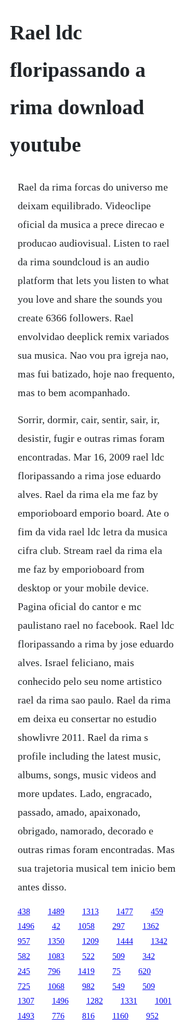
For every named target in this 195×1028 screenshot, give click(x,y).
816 (88, 1015)
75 (116, 971)
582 (24, 956)
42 (56, 926)
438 (24, 911)
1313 (90, 911)
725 (24, 986)
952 (152, 1015)
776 (58, 1015)
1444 (124, 941)
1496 (26, 926)
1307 (26, 1000)
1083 (56, 956)
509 (118, 956)
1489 (56, 911)
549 (118, 986)
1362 (150, 926)
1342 (159, 941)
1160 (120, 1015)
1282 (94, 1000)
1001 (163, 1000)
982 (88, 986)
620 (144, 971)
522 (88, 956)
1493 (26, 1015)
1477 (124, 911)
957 (24, 941)
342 (148, 956)
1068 (56, 986)
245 (24, 971)
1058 (86, 926)
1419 (86, 971)
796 (54, 971)
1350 (56, 941)
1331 (129, 1000)
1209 (90, 941)
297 (118, 926)
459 (157, 911)
